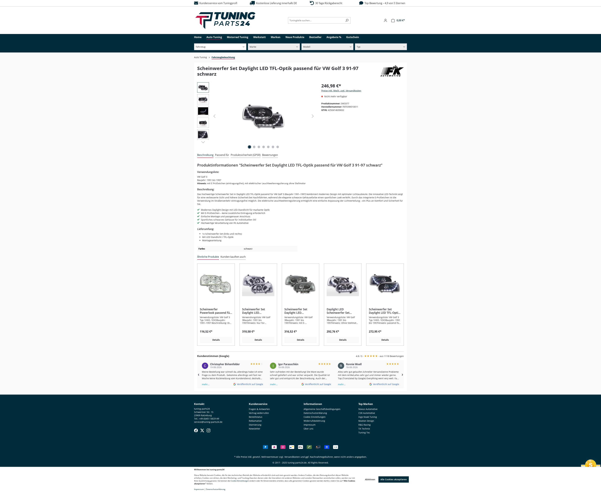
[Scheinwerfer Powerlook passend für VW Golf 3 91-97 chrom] (216, 284)
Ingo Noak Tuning (367, 416)
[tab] (205, 155)
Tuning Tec (364, 432)
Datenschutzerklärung (315, 412)
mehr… (206, 384)
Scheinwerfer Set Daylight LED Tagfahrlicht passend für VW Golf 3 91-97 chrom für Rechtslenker (258, 310)
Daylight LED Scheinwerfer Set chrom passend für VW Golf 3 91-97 (342, 310)
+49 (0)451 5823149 (209, 418)
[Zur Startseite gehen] (225, 20)
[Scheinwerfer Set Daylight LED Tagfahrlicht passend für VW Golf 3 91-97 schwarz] (300, 284)
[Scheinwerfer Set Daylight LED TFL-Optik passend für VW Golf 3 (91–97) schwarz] (385, 284)
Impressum (310, 424)
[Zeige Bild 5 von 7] (268, 147)
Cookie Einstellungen (315, 416)
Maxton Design (366, 420)
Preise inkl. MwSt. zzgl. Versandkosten (341, 90)
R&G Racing (364, 424)
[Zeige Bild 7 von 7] (277, 147)
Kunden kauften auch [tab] (233, 256)
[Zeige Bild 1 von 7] (249, 147)
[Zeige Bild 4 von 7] (263, 147)
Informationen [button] (313, 404)
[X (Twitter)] (202, 430)
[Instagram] (208, 430)
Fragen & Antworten (259, 409)
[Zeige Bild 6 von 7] (273, 147)
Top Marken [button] (365, 404)
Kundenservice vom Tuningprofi (217, 3)
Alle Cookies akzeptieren (393, 479)
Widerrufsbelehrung (314, 420)
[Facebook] (196, 430)
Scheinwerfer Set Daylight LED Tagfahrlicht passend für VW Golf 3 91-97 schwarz (298, 310)
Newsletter (254, 428)
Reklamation (255, 420)
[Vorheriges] (214, 116)
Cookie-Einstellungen (240, 480)
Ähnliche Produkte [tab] (208, 256)
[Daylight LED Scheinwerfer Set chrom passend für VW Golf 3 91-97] (343, 284)
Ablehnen (370, 479)
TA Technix (364, 428)
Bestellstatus (255, 416)
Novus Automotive (368, 409)
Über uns (308, 428)
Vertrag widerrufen (259, 412)
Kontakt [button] (199, 404)
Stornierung (255, 424)
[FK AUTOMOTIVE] (392, 72)
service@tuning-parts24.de (208, 421)
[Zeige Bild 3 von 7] (259, 147)
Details (216, 339)
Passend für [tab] (222, 155)
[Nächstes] (312, 116)
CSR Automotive (366, 412)
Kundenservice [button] (258, 404)
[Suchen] (347, 20)
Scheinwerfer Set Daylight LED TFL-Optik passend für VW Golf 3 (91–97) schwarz (384, 310)
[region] (256, 116)
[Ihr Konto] (385, 20)
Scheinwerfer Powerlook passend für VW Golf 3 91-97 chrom (215, 310)
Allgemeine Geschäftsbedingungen (322, 409)
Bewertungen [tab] (270, 155)
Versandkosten (292, 456)
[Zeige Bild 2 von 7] (254, 147)
